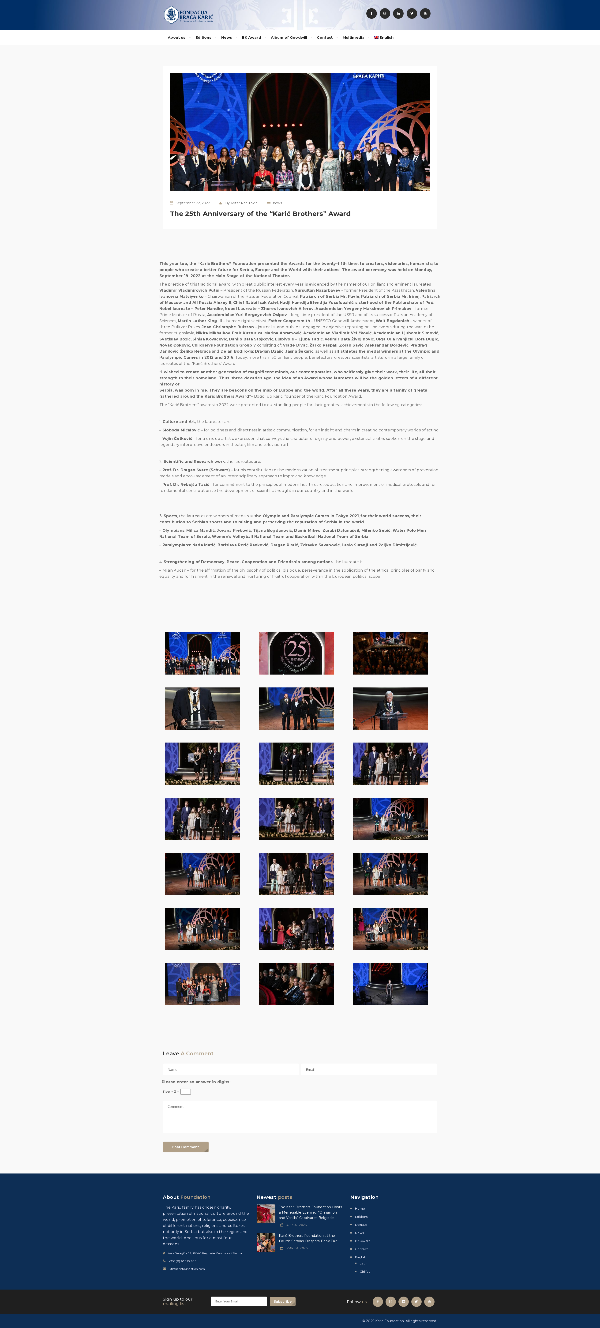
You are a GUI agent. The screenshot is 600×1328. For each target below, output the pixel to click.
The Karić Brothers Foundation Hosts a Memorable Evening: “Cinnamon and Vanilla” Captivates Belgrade (310, 1212)
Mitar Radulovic (244, 203)
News (226, 37)
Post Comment (185, 1147)
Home (360, 1208)
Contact (325, 37)
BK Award (251, 37)
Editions (203, 37)
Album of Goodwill (289, 37)
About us (177, 37)
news (277, 203)
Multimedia (353, 37)
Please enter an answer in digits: (196, 1082)
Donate (361, 1224)
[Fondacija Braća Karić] (188, 14)
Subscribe (283, 1301)
